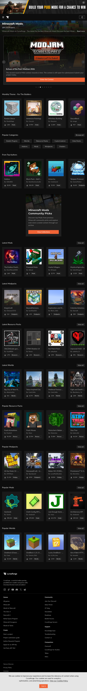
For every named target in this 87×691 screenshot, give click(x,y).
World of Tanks (8, 625)
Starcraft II (6, 615)
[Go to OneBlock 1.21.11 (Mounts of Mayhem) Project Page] (34, 547)
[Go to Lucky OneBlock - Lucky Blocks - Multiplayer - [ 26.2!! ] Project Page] (56, 547)
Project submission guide (11, 637)
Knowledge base (50, 631)
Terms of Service (8, 664)
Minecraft (6, 605)
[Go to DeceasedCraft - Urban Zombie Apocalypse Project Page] (34, 465)
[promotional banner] (43, 7)
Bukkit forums (49, 618)
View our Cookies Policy (59, 681)
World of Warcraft (9, 608)
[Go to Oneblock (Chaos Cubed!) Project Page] (12, 547)
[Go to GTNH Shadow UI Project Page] (34, 343)
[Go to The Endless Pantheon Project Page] (12, 262)
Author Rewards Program (11, 641)
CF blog (47, 608)
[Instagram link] (4, 589)
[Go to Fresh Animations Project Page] (12, 425)
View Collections (43, 232)
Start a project (8, 634)
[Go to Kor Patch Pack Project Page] (56, 343)
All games (6, 601)
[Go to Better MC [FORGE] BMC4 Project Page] (56, 465)
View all (81, 243)
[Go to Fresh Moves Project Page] (34, 425)
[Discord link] (16, 589)
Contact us (48, 637)
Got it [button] (43, 686)
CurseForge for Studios (52, 650)
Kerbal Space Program (10, 618)
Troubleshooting (50, 634)
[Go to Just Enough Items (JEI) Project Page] (56, 506)
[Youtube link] (12, 589)
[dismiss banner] (83, 2)
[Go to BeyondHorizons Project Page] (34, 302)
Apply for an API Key (10, 644)
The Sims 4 (7, 612)
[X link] (21, 589)
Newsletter (48, 612)
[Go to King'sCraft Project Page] (12, 302)
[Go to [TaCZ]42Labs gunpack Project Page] (12, 343)
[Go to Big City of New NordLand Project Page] (12, 384)
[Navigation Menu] (3, 17)
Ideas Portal (48, 605)
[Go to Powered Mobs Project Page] (34, 262)
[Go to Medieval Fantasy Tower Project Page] (56, 384)
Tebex (46, 653)
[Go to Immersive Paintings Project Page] (34, 113)
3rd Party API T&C (9, 648)
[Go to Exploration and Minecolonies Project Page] (56, 302)
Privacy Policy (7, 667)
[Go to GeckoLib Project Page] (12, 506)
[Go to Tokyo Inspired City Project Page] (34, 384)
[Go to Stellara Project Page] (12, 173)
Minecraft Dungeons (10, 622)
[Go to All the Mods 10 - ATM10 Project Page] (12, 465)
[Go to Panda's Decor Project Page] (12, 113)
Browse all (80, 135)
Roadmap (48, 615)
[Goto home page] (7, 17)
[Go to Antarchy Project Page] (56, 173)
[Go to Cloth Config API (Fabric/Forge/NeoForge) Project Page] (34, 506)
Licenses (6, 671)
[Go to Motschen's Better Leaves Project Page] (56, 425)
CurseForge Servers (51, 622)
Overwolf (48, 646)
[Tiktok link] (8, 589)
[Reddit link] (25, 589)
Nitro (46, 657)
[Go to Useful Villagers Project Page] (56, 262)
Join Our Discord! (50, 601)
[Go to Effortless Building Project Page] (56, 113)
